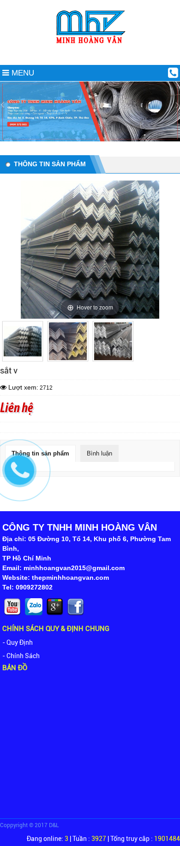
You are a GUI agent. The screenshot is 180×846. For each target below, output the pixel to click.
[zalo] (34, 615)
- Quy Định (17, 642)
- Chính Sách (21, 655)
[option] (22, 341)
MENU (21, 73)
